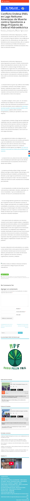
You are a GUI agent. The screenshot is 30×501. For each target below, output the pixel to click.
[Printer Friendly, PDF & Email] (5, 274)
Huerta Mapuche (23, 481)
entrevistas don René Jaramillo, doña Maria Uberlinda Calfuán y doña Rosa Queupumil (14, 108)
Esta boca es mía (4, 483)
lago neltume (10, 276)
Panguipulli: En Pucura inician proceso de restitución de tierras (22, 326)
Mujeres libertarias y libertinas (15, 489)
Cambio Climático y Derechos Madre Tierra (9, 484)
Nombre (18, 308)
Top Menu (6, 1)
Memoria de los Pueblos (20, 487)
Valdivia (20, 483)
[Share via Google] (29, 154)
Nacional (8, 481)
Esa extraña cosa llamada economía (8, 487)
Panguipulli (10, 31)
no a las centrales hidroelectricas (19, 276)
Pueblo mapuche (16, 31)
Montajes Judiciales (4, 489)
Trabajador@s (11, 490)
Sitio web (18, 314)
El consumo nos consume (14, 486)
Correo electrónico (20, 311)
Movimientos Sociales (15, 481)
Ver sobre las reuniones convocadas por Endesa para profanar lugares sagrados (14, 149)
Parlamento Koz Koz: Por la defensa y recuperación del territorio (6, 326)
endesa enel (4, 276)
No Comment (25, 31)
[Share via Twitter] (29, 156)
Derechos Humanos (5, 486)
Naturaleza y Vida (4, 490)
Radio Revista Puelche (5, 478)
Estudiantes (10, 483)
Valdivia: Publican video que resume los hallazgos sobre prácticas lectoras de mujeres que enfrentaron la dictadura (14, 440)
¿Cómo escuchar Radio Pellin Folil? (7, 492)
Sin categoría (3, 481)
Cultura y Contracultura (23, 484)
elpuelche (4, 30)
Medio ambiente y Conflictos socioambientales (10, 479)
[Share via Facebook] (29, 152)
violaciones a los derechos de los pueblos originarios (11, 277)
